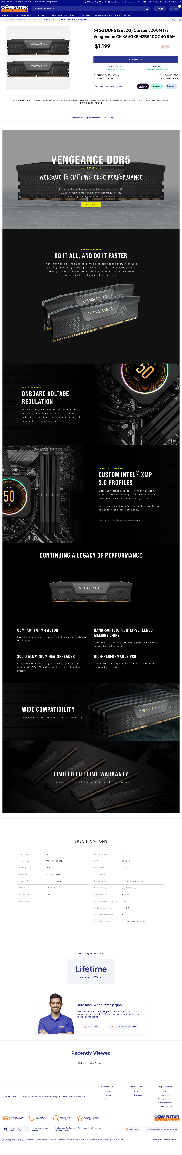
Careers (108, 1099)
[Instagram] (12, 1129)
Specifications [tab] (93, 117)
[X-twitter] (19, 1129)
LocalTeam (22, 1140)
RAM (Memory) (23, 19)
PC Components (8, 19)
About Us (107, 1091)
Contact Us (165, 1091)
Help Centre (165, 1095)
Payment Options (165, 1106)
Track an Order (136, 1095)
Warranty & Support (165, 1103)
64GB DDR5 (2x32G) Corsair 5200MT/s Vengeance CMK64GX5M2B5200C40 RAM (67, 19)
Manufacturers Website (168, 78)
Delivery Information (165, 1099)
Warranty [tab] (109, 117)
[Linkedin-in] (26, 1129)
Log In (136, 1091)
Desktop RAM (37, 19)
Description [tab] (76, 117)
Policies (108, 1095)
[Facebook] (5, 1129)
